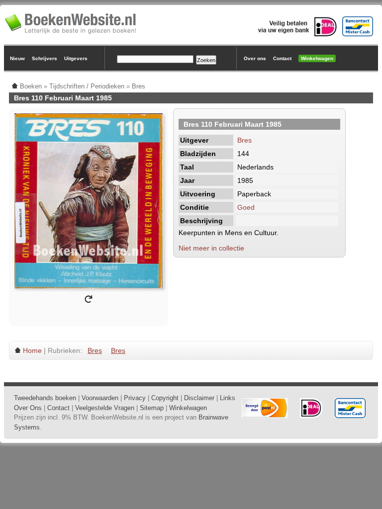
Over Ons (28, 408)
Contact (282, 58)
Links (227, 398)
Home (32, 350)
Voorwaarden (100, 398)
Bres (244, 140)
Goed (246, 207)
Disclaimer (199, 398)
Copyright (165, 398)
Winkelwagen (317, 58)
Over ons (255, 58)
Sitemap (152, 408)
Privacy (135, 398)
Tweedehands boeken (45, 398)
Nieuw (17, 58)
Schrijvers (44, 58)
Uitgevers (76, 58)
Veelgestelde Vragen (104, 408)
